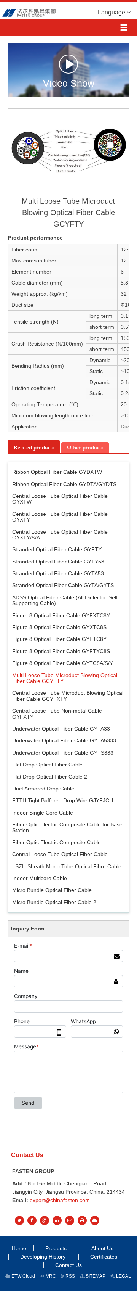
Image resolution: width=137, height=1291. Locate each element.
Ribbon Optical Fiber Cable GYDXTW (57, 472)
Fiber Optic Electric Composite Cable (56, 842)
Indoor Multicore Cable (39, 878)
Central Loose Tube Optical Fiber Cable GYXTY (60, 517)
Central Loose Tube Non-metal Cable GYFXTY (57, 714)
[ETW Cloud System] (94, 1220)
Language (112, 12)
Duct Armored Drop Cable (43, 789)
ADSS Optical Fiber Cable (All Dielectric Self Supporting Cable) (65, 600)
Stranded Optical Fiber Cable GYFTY (57, 549)
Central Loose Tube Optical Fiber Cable (60, 854)
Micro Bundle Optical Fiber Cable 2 (54, 902)
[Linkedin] (57, 1220)
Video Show (68, 82)
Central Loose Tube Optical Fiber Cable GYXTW (60, 499)
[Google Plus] (44, 1220)
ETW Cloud (22, 1276)
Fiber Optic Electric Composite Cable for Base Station (67, 827)
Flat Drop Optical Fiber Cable (47, 764)
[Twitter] (19, 1220)
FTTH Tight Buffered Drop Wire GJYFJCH (62, 800)
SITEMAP (94, 1276)
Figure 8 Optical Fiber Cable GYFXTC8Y (61, 615)
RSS (69, 1276)
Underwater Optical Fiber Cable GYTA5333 (64, 740)
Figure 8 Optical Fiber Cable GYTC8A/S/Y (62, 663)
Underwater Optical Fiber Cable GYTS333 (62, 753)
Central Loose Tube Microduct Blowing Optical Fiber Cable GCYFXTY (67, 696)
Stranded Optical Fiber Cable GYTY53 (58, 562)
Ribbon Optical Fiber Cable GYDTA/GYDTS (64, 484)
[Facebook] (32, 1220)
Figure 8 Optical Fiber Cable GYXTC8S (59, 627)
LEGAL (123, 1276)
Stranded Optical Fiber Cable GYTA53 (58, 573)
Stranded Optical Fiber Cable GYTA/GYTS (63, 585)
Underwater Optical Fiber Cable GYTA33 (61, 729)
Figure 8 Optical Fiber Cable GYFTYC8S (61, 651)
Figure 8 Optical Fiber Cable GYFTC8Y (59, 639)
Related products (34, 447)
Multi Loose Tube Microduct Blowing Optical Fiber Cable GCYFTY (64, 678)
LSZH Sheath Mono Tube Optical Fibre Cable (66, 866)
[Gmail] (69, 1220)
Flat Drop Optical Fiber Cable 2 (49, 777)
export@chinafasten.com (60, 1200)
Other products (85, 447)
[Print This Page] (82, 1220)
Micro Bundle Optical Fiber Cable (52, 890)
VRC (50, 1276)
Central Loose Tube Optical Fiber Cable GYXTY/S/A (60, 535)
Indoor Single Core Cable (42, 813)
